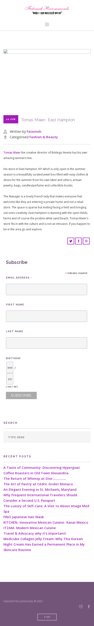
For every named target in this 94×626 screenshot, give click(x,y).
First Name (15, 304)
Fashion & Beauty (43, 137)
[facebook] (89, 607)
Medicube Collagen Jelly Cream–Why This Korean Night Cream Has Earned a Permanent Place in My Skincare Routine (44, 544)
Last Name (14, 331)
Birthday (13, 358)
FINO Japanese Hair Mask (23, 517)
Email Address (19, 277)
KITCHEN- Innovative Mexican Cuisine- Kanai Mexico (45, 522)
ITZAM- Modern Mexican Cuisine (29, 528)
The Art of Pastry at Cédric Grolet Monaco (38, 484)
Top (47, 617)
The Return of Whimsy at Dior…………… (34, 478)
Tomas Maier (12, 152)
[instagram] (81, 607)
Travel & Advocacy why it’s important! (34, 533)
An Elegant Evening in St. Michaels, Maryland (39, 489)
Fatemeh (34, 131)
